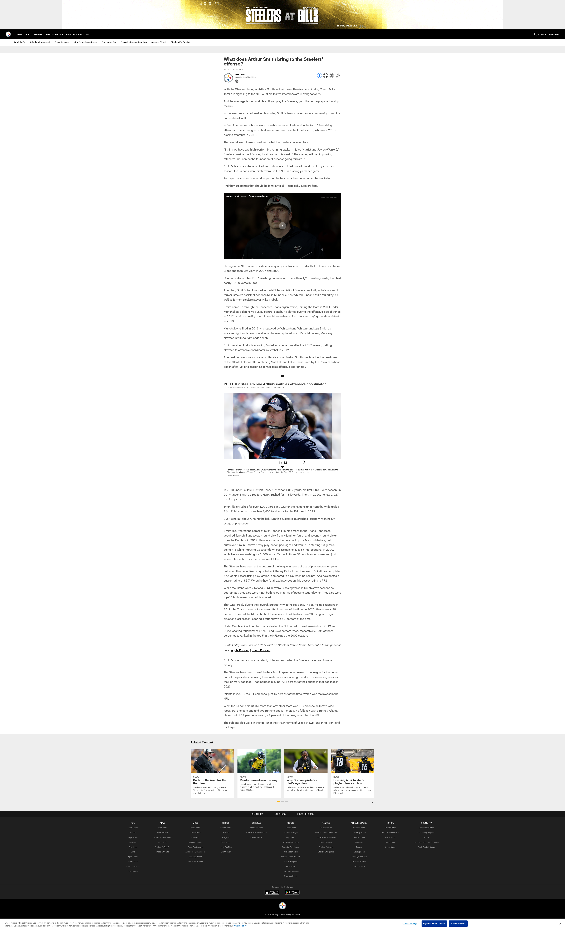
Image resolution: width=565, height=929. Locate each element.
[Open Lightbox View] (282, 436)
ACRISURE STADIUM (359, 823)
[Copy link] (337, 75)
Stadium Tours (359, 866)
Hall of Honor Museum (390, 832)
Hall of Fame (390, 842)
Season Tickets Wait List (290, 857)
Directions (359, 842)
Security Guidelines (359, 857)
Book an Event (359, 837)
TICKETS (290, 823)
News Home (162, 828)
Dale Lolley (240, 74)
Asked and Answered (162, 837)
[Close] (560, 923)
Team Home (133, 828)
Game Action (226, 842)
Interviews (195, 837)
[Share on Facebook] (319, 77)
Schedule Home (256, 828)
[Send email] (331, 77)
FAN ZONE (326, 823)
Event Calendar (256, 837)
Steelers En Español (162, 847)
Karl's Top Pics (226, 847)
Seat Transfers (290, 866)
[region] (282, 924)
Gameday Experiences (290, 847)
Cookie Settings (410, 923)
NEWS (162, 823)
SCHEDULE (256, 823)
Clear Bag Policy (290, 876)
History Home (390, 828)
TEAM (133, 823)
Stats (133, 852)
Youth (426, 837)
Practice (226, 832)
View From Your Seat (290, 871)
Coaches (132, 842)
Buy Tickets (290, 837)
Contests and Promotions (326, 837)
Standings (133, 847)
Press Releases (162, 832)
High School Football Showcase (426, 842)
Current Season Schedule (256, 832)
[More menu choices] (87, 34)
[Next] (304, 462)
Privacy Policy (240, 926)
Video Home (195, 828)
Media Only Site (162, 852)
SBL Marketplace (290, 861)
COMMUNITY (426, 823)
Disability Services (359, 861)
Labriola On (162, 842)
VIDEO (195, 823)
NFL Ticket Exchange (291, 842)
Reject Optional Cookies (434, 923)
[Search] (535, 34)
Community (226, 852)
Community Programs (426, 832)
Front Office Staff (133, 866)
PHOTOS (225, 823)
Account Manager (291, 832)
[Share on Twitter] (325, 77)
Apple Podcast (240, 650)
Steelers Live (195, 832)
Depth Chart (133, 837)
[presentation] (373, 802)
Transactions (133, 861)
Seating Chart (359, 852)
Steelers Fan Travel (291, 852)
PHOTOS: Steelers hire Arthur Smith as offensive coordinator (275, 384)
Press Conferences (195, 847)
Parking (359, 847)
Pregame (225, 837)
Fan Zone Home (326, 828)
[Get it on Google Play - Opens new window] (292, 894)
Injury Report (133, 857)
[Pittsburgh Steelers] (282, 906)
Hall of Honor (390, 837)
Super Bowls (390, 847)
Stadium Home (359, 828)
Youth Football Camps (426, 847)
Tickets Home (290, 828)
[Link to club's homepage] (8, 34)
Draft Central (133, 871)
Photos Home (225, 828)
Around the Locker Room (195, 852)
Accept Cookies (458, 923)
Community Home (426, 828)
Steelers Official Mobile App (326, 832)
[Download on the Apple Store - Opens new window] (271, 892)
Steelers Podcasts (326, 847)
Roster (133, 832)
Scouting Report (195, 857)
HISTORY (390, 823)
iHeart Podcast (261, 650)
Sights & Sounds (195, 842)
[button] (282, 225)
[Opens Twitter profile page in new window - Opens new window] (237, 81)
